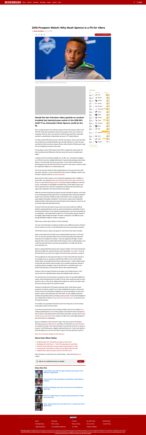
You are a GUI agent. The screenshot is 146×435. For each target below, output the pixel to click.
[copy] (44, 35)
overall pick (58, 174)
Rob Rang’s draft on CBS (54, 182)
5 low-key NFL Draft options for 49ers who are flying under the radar (57, 348)
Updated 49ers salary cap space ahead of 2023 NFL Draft (54, 350)
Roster (49, 2)
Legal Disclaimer (40, 426)
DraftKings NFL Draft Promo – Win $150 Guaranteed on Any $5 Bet (57, 344)
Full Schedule (93, 145)
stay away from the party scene (63, 298)
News (24, 2)
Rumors (29, 2)
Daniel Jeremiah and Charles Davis (62, 180)
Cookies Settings (91, 426)
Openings (54, 421)
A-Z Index (75, 426)
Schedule (35, 2)
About (37, 421)
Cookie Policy (107, 424)
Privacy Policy (76, 424)
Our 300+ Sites (90, 421)
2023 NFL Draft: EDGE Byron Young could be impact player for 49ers (57, 346)
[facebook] (134, 2)
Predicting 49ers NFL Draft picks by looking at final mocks (54, 342)
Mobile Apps (106, 421)
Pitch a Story (55, 424)
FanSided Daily (39, 424)
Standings (43, 2)
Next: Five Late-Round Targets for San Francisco (49, 334)
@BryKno (76, 354)
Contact (74, 421)
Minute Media (27, 430)
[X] (137, 2)
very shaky (74, 251)
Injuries (54, 2)
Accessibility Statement (58, 426)
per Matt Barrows (51, 324)
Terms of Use (90, 424)
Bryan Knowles (39, 31)
